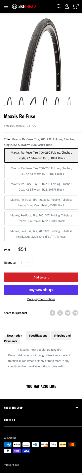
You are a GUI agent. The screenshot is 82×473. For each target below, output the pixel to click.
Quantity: (10, 262)
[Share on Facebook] (52, 313)
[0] (74, 6)
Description (14, 335)
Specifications (38, 335)
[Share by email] (75, 313)
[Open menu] (6, 6)
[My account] (67, 6)
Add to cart (41, 277)
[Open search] (59, 6)
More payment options (41, 299)
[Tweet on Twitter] (67, 313)
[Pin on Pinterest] (60, 313)
